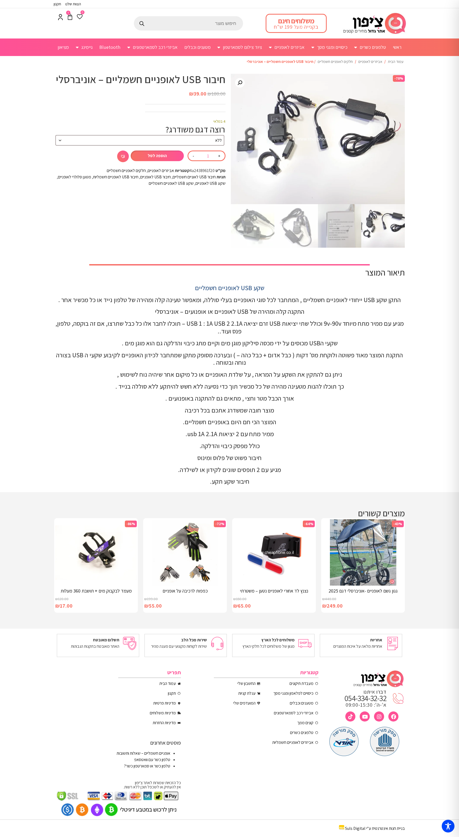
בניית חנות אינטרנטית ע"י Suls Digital (375, 828)
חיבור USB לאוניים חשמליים (194, 177)
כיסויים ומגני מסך (332, 47)
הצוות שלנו (73, 3)
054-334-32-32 (365, 698)
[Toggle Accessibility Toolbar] (448, 826)
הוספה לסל (157, 155)
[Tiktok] (350, 716)
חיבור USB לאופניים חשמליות (115, 177)
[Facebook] (393, 716)
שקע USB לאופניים (211, 183)
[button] (240, 83)
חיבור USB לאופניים (155, 177)
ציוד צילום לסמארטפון (242, 47)
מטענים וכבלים (197, 47)
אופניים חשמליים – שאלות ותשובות (143, 753)
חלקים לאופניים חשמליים (335, 61)
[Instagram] (379, 716)
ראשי (397, 47)
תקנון (57, 3)
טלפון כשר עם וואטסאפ (152, 759)
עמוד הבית (395, 61)
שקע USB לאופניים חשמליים (171, 183)
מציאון (63, 47)
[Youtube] (365, 716)
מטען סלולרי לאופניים (74, 177)
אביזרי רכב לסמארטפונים (155, 47)
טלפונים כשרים (373, 47)
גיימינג (87, 47)
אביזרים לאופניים (289, 47)
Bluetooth (109, 47)
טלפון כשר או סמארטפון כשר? (147, 766)
